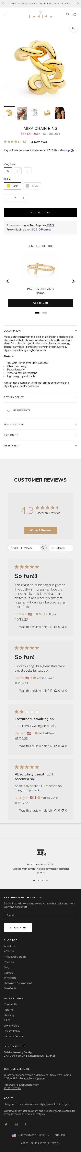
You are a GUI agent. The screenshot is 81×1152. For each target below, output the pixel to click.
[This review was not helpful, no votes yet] (63, 627)
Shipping (9, 1015)
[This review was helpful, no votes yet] (55, 627)
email (27, 1078)
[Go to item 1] (9, 111)
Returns (8, 1009)
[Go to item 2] (22, 113)
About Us (9, 946)
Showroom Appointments (18, 983)
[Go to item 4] (47, 111)
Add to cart (40, 212)
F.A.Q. (7, 1020)
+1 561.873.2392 (12, 1088)
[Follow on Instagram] (16, 1124)
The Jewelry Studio (15, 956)
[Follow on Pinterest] (26, 1124)
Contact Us (10, 1004)
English (60, 1135)
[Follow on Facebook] (6, 1124)
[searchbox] (23, 548)
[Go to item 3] (34, 111)
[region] (40, 860)
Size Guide (10, 988)
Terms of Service (13, 1036)
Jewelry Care (11, 1025)
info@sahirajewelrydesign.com (21, 1084)
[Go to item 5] (59, 113)
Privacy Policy (12, 1030)
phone (40, 1078)
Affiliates (9, 951)
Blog (6, 967)
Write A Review (40, 530)
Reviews (9, 962)
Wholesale (10, 977)
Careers (8, 972)
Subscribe (18, 927)
